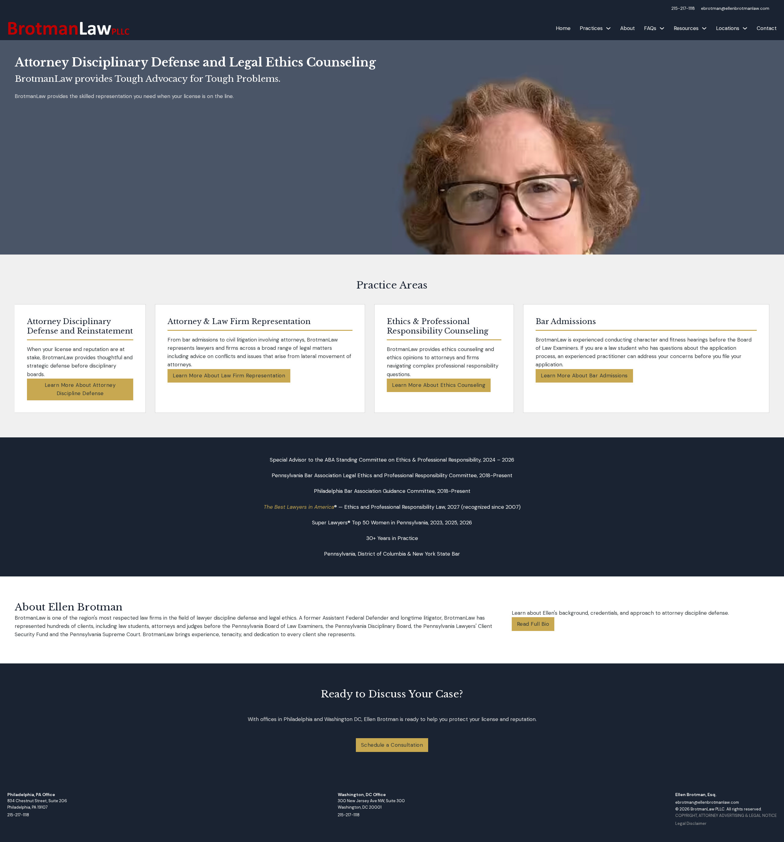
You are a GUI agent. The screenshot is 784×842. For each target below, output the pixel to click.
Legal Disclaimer (691, 823)
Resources (686, 28)
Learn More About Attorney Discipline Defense (80, 389)
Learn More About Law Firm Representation (229, 375)
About (627, 28)
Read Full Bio (533, 624)
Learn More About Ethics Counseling (438, 385)
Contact (767, 28)
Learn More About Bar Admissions (584, 375)
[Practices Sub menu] (608, 28)
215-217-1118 (683, 8)
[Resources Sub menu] (704, 28)
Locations (727, 28)
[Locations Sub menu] (745, 28)
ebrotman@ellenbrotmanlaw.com (735, 8)
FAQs (650, 28)
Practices (591, 28)
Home (563, 28)
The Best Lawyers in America (299, 507)
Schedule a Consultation (392, 745)
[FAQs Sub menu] (662, 28)
